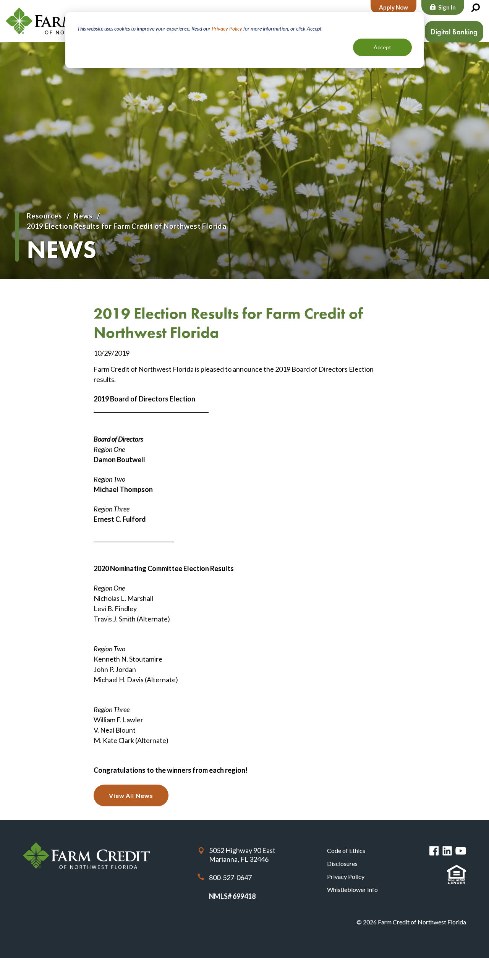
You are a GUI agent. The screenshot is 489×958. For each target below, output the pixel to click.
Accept (382, 47)
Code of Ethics (346, 850)
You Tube (460, 851)
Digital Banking (454, 32)
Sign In (447, 7)
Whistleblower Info (352, 889)
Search (475, 8)
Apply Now (393, 7)
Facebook (434, 851)
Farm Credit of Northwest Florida (86, 855)
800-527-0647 (230, 877)
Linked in (447, 851)
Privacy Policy (227, 28)
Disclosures (342, 863)
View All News (131, 795)
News (83, 216)
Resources (44, 216)
